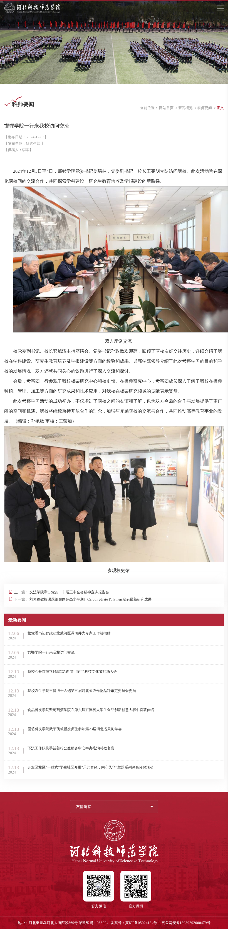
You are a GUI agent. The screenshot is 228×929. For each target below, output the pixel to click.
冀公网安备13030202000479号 (186, 923)
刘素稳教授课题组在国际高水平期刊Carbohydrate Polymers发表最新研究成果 (90, 599)
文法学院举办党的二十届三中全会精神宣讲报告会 (69, 592)
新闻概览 (185, 108)
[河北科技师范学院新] (32, 12)
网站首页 (166, 108)
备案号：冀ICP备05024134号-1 (135, 923)
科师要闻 (204, 108)
